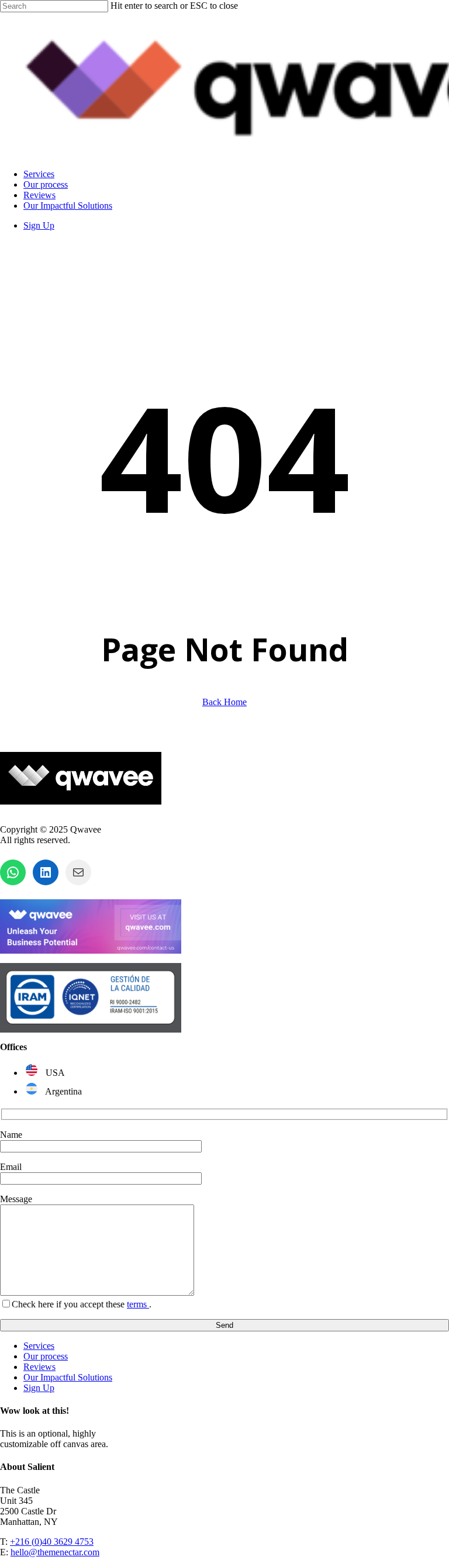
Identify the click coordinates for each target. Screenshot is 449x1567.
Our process (45, 1356)
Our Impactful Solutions (67, 1377)
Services (38, 1346)
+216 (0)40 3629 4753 (52, 1542)
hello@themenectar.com (55, 1552)
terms (138, 1304)
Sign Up (38, 1388)
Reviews (39, 1367)
